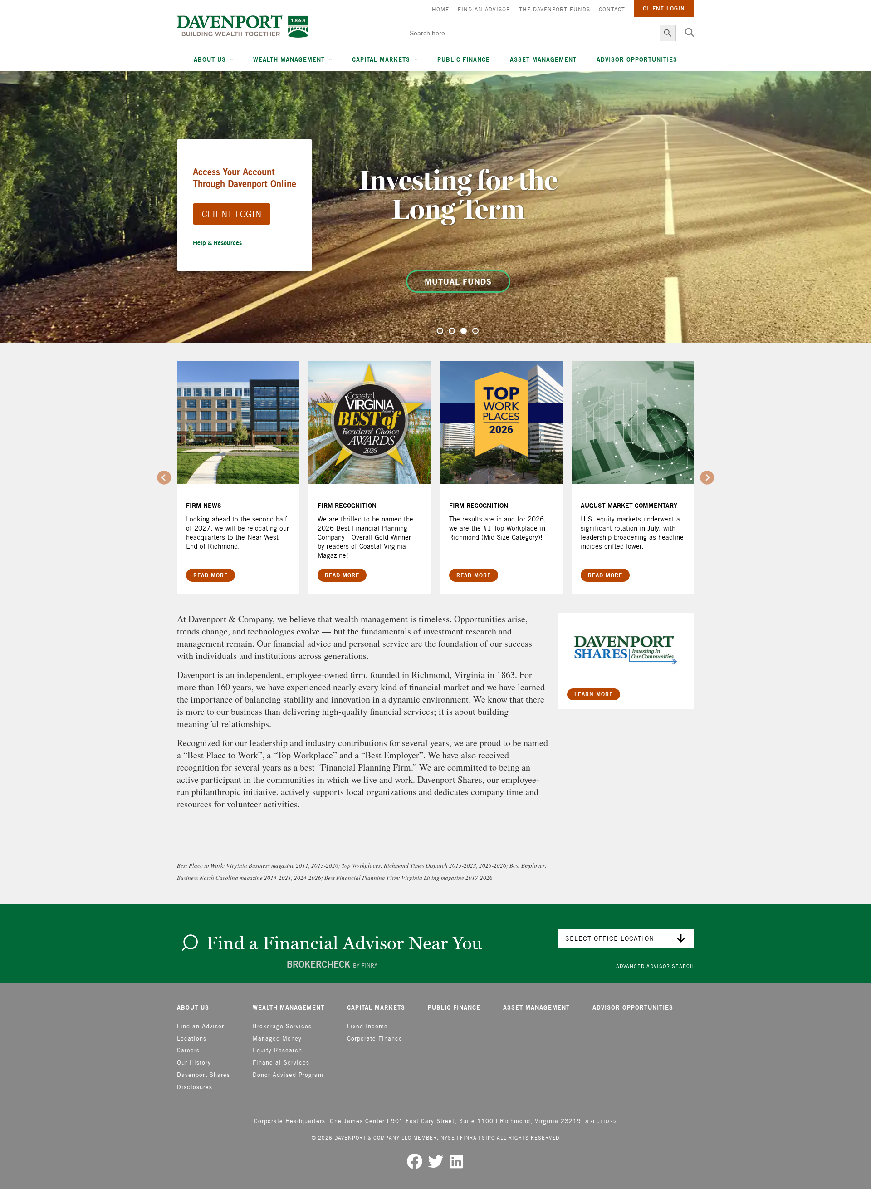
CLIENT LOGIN (231, 214)
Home (440, 9)
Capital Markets (381, 59)
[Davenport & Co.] (242, 26)
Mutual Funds (458, 281)
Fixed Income (367, 1026)
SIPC (488, 1137)
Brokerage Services (282, 1026)
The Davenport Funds (554, 9)
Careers (188, 1050)
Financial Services (281, 1062)
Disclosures (194, 1087)
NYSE (447, 1137)
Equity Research (277, 1050)
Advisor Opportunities (637, 59)
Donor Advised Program (288, 1074)
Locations (191, 1038)
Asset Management (543, 59)
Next (707, 478)
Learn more (593, 694)
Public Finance (463, 59)
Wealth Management (289, 59)
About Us (210, 59)
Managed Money (277, 1038)
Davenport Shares (203, 1074)
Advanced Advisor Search (655, 966)
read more (210, 575)
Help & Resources (217, 242)
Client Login (664, 8)
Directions (600, 1121)
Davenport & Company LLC (372, 1137)
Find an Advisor (484, 9)
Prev (164, 478)
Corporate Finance (374, 1038)
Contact (612, 9)
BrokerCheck (332, 964)
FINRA (468, 1137)
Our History (194, 1062)
